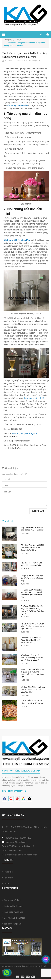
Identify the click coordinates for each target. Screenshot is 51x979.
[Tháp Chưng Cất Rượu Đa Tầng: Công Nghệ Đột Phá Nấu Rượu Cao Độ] (9, 643)
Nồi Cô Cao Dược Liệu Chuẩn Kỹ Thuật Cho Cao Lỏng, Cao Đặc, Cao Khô (32, 626)
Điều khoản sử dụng (12, 900)
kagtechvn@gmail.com (16, 842)
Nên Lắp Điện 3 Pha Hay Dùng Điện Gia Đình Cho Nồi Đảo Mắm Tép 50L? (33, 689)
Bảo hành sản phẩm (12, 924)
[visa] (25, 976)
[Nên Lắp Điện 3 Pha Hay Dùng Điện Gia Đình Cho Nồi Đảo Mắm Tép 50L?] (9, 691)
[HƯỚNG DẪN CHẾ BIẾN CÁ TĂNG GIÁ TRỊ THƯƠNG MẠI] (9, 711)
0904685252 (25, 838)
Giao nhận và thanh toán (14, 918)
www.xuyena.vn (11, 436)
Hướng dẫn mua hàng (13, 912)
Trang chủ (8, 872)
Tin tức (6, 884)
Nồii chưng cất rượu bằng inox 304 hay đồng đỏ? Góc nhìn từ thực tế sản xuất (32, 657)
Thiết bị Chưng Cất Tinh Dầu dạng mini (30, 386)
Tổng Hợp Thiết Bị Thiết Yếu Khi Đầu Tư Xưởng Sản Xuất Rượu (32, 578)
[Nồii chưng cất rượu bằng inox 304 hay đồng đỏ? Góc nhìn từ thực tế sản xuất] (9, 659)
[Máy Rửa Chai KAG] (9, 533)
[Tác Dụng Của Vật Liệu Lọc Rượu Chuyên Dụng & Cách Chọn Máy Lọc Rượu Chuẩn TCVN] (9, 594)
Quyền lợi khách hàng (13, 906)
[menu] (3, 34)
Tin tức (18, 40)
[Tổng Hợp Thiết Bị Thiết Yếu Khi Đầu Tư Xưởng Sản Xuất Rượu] (9, 580)
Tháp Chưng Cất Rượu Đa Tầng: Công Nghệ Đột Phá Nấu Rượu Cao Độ (31, 639)
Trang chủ (9, 40)
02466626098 (12, 838)
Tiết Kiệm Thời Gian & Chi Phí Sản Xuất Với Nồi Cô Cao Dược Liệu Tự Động (32, 547)
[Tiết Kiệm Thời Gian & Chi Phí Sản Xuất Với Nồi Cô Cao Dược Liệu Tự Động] (9, 551)
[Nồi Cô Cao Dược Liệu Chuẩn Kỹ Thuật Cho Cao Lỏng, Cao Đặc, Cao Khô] (9, 628)
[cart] (47, 34)
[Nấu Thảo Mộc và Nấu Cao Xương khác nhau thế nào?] (9, 567)
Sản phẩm (8, 878)
